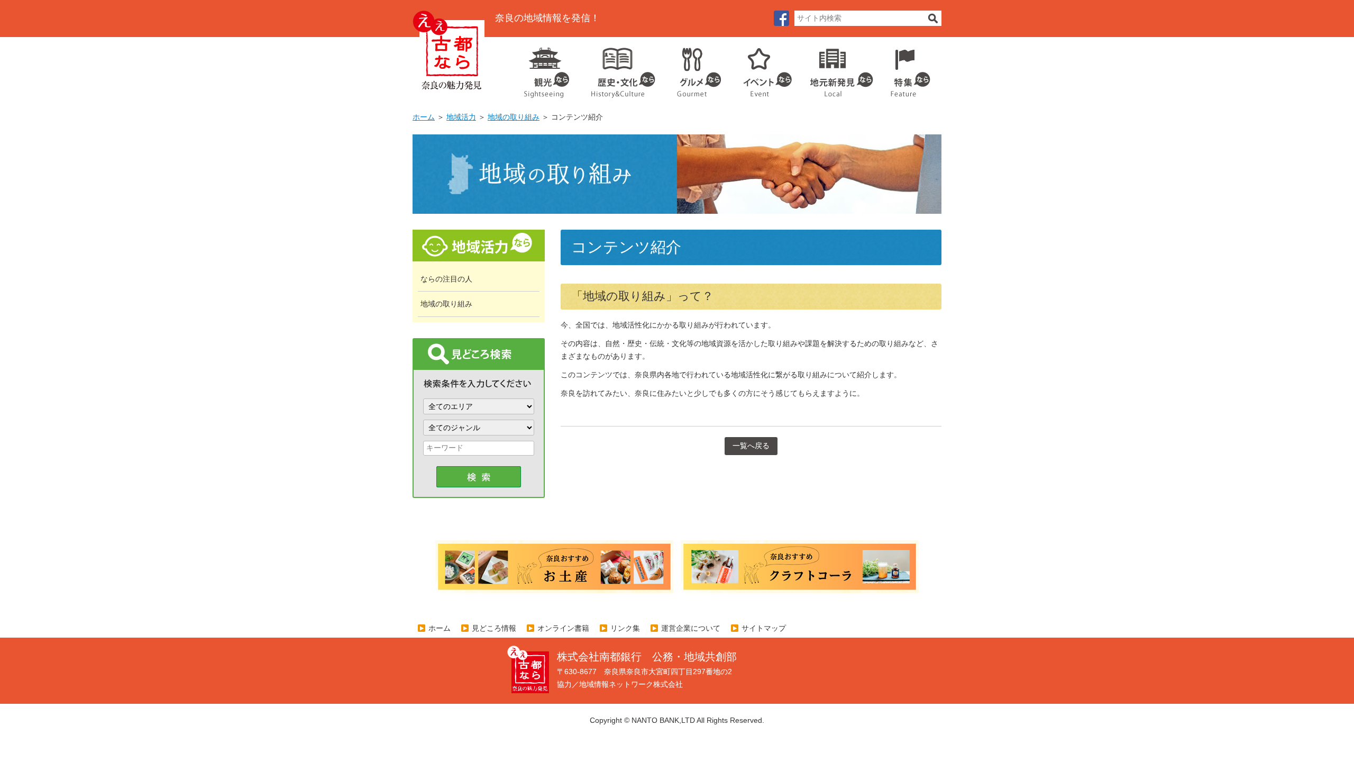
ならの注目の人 (446, 279)
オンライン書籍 (563, 628)
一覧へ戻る (751, 445)
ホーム (424, 117)
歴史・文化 (619, 69)
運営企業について (690, 628)
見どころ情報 (494, 628)
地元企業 (836, 69)
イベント (762, 69)
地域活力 (461, 117)
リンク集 (625, 628)
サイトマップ (764, 628)
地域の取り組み (513, 117)
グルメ (691, 69)
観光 (546, 69)
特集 (907, 69)
